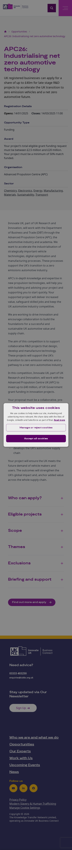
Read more (59, 419)
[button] (36, 427)
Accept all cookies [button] (36, 438)
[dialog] (36, 425)
